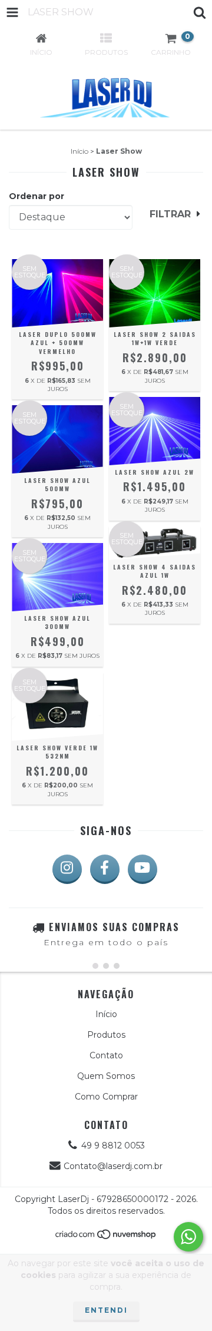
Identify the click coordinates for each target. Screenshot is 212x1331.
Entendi (106, 1310)
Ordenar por (36, 196)
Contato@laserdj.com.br (113, 1166)
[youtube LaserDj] (142, 869)
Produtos (106, 1034)
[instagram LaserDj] (67, 869)
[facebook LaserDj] (105, 869)
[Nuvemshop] (106, 1237)
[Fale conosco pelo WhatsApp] (188, 1236)
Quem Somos (106, 1076)
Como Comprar (106, 1096)
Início (79, 151)
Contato (106, 1055)
